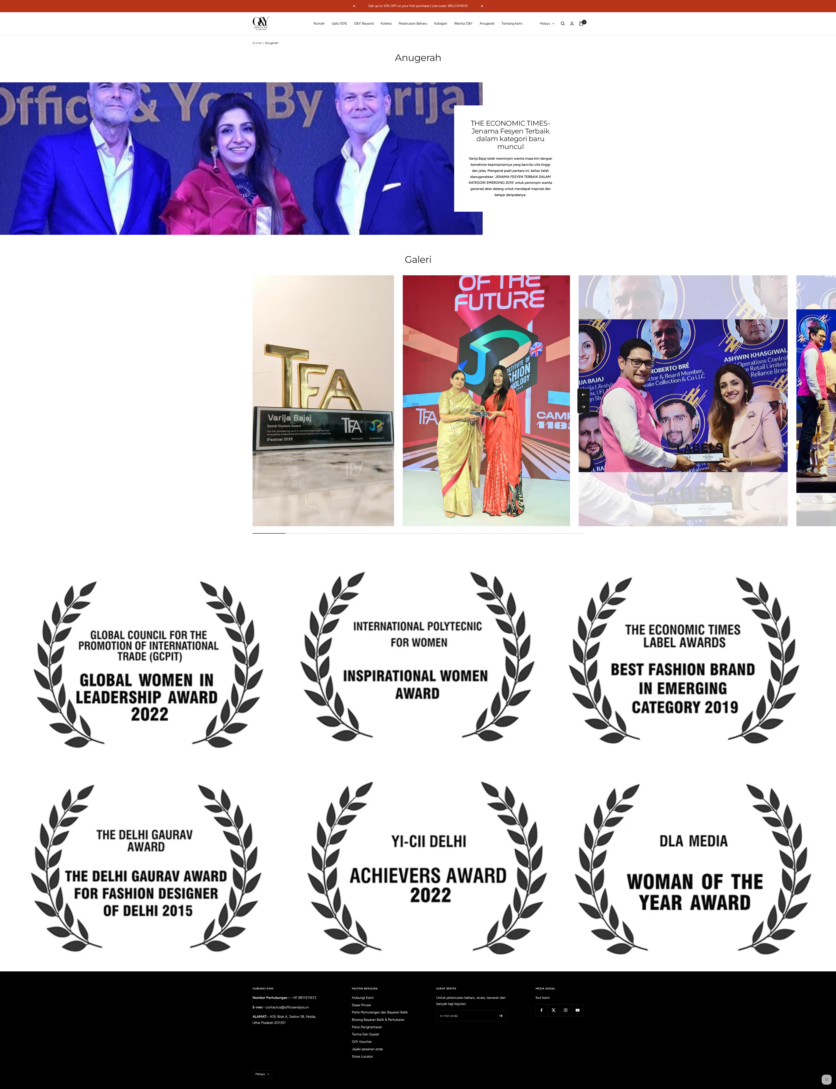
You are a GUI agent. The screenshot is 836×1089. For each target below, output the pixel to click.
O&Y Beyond (364, 23)
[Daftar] (501, 1015)
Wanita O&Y (463, 23)
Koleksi (386, 23)
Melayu (545, 23)
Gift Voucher (362, 1042)
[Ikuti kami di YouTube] (577, 1010)
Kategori (440, 23)
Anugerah (487, 23)
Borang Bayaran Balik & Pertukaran (378, 1020)
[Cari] (563, 23)
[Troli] (581, 23)
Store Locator (362, 1056)
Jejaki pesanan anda (367, 1049)
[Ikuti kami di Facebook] (542, 1010)
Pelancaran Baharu (413, 23)
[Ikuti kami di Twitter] (554, 1010)
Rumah (319, 23)
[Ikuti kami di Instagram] (565, 1010)
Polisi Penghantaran (367, 1027)
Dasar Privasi (361, 1005)
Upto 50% (339, 23)
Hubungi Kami (363, 998)
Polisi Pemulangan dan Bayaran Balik (380, 1012)
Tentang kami (512, 23)
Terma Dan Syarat (365, 1034)
